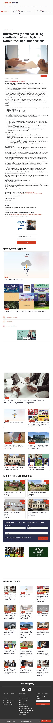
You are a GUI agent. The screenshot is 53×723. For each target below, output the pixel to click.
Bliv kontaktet (43, 538)
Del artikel (43, 76)
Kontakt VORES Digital (8, 702)
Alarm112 (5, 6)
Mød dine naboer (34, 6)
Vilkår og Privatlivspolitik (9, 700)
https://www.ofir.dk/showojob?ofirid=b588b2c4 (31, 193)
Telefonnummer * (9, 525)
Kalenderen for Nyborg (24, 700)
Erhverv (15, 6)
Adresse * (7, 530)
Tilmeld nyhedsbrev (46, 720)
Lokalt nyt (26, 6)
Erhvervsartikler (22, 704)
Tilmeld (26, 242)
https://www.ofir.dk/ (30, 192)
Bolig (10, 6)
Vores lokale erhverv (24, 699)
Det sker (20, 6)
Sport (41, 6)
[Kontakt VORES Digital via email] (29, 689)
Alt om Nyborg (22, 714)
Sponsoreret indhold (24, 712)
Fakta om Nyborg (23, 702)
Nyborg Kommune (23, 706)
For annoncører (6, 699)
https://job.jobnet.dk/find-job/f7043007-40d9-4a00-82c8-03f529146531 (26, 214)
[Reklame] (26, 225)
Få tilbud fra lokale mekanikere (26, 710)
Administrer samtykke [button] (8, 704)
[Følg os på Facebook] (23, 689)
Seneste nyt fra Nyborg (24, 697)
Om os (4, 697)
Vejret (46, 6)
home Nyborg (7, 495)
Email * (29, 525)
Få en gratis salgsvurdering (25, 708)
